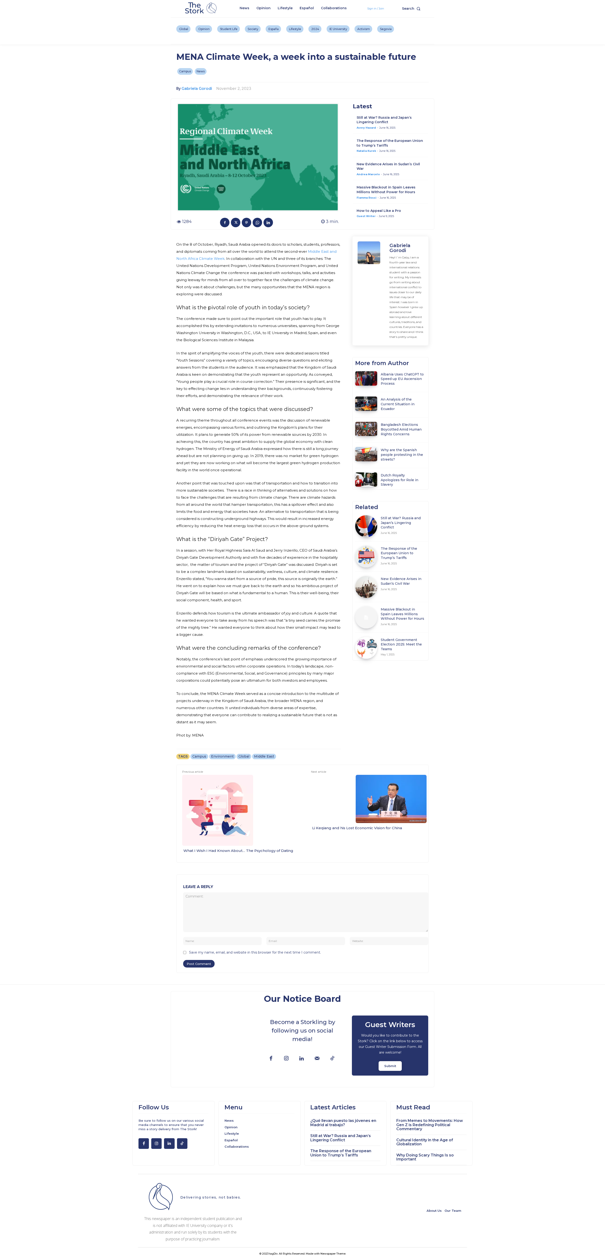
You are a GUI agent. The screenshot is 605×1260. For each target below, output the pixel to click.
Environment (222, 756)
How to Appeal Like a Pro (379, 211)
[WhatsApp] (257, 222)
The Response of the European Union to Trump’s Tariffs (399, 553)
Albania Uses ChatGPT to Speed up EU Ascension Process (402, 379)
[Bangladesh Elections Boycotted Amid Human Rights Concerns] (366, 429)
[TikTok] (332, 1058)
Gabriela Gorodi (197, 88)
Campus (185, 71)
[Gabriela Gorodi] (371, 290)
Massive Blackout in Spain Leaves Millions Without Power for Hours (386, 189)
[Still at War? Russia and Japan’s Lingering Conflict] (366, 526)
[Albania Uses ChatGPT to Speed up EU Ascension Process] (366, 378)
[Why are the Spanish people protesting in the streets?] (366, 454)
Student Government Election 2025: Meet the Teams (401, 644)
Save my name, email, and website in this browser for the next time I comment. (255, 952)
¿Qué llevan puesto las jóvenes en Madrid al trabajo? (343, 1122)
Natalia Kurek (366, 151)
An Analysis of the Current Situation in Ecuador (398, 404)
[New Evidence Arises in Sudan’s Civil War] (366, 587)
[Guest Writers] (390, 1045)
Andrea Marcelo (368, 174)
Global (243, 756)
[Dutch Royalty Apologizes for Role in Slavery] (366, 479)
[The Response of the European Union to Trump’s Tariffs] (366, 557)
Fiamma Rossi (366, 197)
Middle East (264, 756)
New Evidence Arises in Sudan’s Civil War (401, 581)
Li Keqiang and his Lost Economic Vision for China (357, 828)
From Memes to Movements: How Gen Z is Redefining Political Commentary (429, 1124)
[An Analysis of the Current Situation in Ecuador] (366, 404)
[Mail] (317, 1058)
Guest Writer (366, 216)
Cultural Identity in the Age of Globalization (424, 1142)
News (201, 71)
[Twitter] (235, 222)
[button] (412, 8)
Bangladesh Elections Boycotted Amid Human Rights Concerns (401, 429)
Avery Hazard (366, 127)
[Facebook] (224, 222)
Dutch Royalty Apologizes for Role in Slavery (399, 480)
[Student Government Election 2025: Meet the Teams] (366, 648)
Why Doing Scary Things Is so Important (425, 1157)
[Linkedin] (268, 222)
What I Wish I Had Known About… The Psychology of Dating (238, 850)
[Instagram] (286, 1058)
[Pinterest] (246, 222)
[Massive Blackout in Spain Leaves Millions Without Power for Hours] (366, 617)
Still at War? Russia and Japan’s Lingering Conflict (384, 119)
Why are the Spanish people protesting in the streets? (402, 454)
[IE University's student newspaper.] (201, 8)
